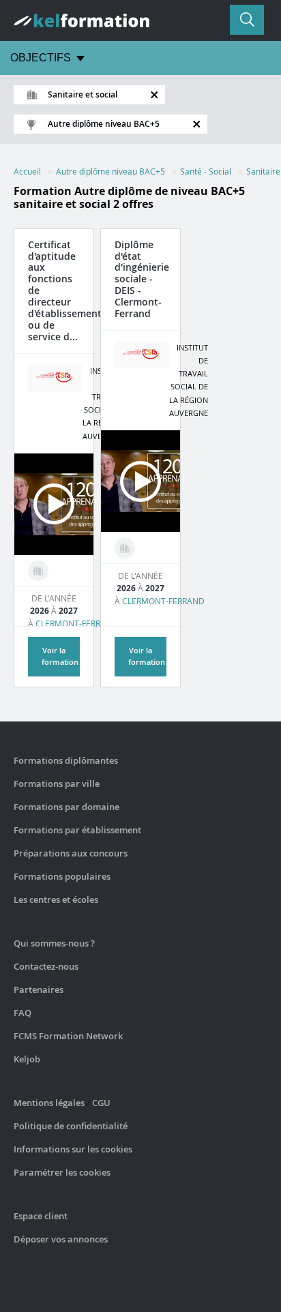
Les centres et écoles (56, 899)
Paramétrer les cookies (62, 1172)
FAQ (22, 1013)
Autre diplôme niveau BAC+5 (110, 171)
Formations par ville (57, 783)
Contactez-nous (46, 966)
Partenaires (38, 989)
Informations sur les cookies (73, 1149)
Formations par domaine (66, 807)
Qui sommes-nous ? (54, 943)
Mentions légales (49, 1103)
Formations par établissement (77, 830)
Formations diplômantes (66, 760)
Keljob (27, 1059)
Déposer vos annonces (61, 1239)
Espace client (41, 1216)
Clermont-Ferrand (76, 623)
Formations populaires (62, 876)
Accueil (27, 171)
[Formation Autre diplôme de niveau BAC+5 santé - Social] (38, 571)
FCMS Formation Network (68, 1036)
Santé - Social (205, 171)
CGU (101, 1103)
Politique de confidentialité (71, 1126)
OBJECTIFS (40, 57)
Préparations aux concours (71, 853)
